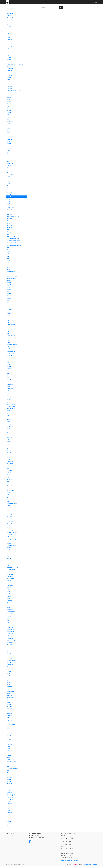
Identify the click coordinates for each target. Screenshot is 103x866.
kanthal (9, 472)
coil (8, 256)
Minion (8, 563)
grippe (8, 410)
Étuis (8, 362)
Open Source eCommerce (90, 864)
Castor (9, 183)
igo (8, 446)
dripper (9, 296)
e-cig (8, 302)
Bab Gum (9, 97)
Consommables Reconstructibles (16, 265)
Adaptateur (10, 68)
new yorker (10, 585)
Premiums (9, 667)
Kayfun (9, 477)
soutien (9, 739)
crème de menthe (12, 276)
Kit (7, 483)
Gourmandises (11, 408)
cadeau (9, 157)
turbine (9, 779)
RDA (8, 680)
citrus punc (10, 225)
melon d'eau (10, 541)
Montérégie (10, 574)
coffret (9, 254)
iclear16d (9, 437)
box (8, 146)
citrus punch (10, 227)
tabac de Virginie (11, 761)
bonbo (8, 141)
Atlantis (9, 84)
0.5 (8, 22)
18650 (8, 37)
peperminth (10, 627)
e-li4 (8, 304)
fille (8, 377)
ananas (9, 77)
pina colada (10, 642)
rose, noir (9, 713)
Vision (8, 810)
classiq (9, 229)
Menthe (9, 543)
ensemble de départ (12, 344)
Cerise (8, 190)
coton (8, 269)
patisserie (9, 614)
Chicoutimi (9, 203)
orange (9, 596)
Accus (8, 66)
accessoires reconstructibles (15, 64)
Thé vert (9, 773)
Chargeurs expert (12, 201)
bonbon (9, 143)
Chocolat (9, 205)
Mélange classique (12, 539)
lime (8, 501)
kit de (8, 488)
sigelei (8, 728)
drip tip (9, 293)
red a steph (10, 686)
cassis (8, 181)
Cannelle (9, 165)
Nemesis (9, 583)
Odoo (76, 864)
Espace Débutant (11, 351)
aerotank (9, 73)
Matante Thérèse (12, 532)
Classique (9, 232)
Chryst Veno (10, 207)
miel (8, 554)
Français (75, 860)
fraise (8, 382)
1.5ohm (9, 26)
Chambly (9, 196)
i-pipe (8, 428)
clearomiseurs (11, 236)
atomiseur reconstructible (14, 90)
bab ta (8, 99)
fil (7, 375)
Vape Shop (10, 799)
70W (8, 55)
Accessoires (10, 62)
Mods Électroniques (12, 567)
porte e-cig (10, 664)
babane (9, 101)
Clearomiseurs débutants (14, 245)
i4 (7, 433)
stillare (9, 748)
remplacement (11, 691)
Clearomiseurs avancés (13, 238)
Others (9, 603)
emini (8, 340)
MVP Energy (10, 578)
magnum (9, 514)
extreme (9, 368)
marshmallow (10, 527)
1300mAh (9, 35)
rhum (8, 700)
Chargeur (9, 199)
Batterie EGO (10, 115)
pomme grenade (11, 658)
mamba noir (10, 516)
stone (8, 750)
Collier (8, 260)
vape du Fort (10, 797)
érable (8, 349)
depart (9, 282)
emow (8, 342)
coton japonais (11, 271)
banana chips (10, 108)
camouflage (10, 161)
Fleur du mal (10, 380)
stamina (9, 746)
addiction (9, 70)
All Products (10, 13)
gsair (8, 415)
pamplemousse (11, 611)
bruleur (9, 150)
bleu (8, 126)
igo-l (8, 450)
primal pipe (10, 669)
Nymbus (9, 594)
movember (10, 576)
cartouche (9, 176)
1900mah (9, 39)
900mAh (9, 59)
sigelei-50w (10, 731)
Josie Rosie (10, 463)
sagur (8, 722)
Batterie (9, 15)
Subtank (9, 755)
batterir (9, 117)
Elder (8, 327)
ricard (8, 702)
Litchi (8, 505)
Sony (8, 737)
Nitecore (9, 587)
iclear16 (9, 435)
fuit (8, 395)
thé (8, 770)
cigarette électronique (13, 216)
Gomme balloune (11, 404)
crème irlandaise (11, 278)
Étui (8, 360)
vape (8, 790)
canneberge (10, 163)
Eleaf (8, 329)
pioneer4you (10, 647)
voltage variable (11, 815)
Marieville (9, 523)
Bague (8, 106)
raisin (8, 678)
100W (8, 33)
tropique (9, 777)
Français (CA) (68, 860)
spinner (9, 742)
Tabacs (9, 764)
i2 (7, 430)
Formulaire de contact (12, 836)
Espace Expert (11, 355)
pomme (9, 656)
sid (7, 726)
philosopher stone (12, 640)
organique (9, 600)
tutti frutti (9, 781)
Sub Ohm (9, 753)
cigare (8, 212)
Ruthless (9, 715)
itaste (8, 459)
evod (8, 364)
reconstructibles (11, 684)
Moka (8, 572)
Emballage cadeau (12, 335)
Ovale (8, 607)
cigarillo (9, 221)
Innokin (9, 452)
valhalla (9, 786)
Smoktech (9, 735)
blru (8, 130)
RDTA (8, 682)
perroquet (10, 633)
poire (8, 651)
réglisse (9, 689)
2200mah (9, 46)
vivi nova (9, 812)
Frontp (9, 386)
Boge (8, 132)
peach (8, 618)
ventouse (9, 803)
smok (8, 733)
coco (8, 249)
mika (8, 556)
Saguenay (9, 720)
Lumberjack (10, 508)
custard (9, 280)
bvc (8, 154)
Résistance (10, 695)
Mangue (9, 519)
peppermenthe (11, 629)
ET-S (8, 357)
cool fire (9, 267)
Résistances (10, 697)
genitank (9, 402)
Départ (9, 285)
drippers (9, 298)
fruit (8, 391)
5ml (8, 51)
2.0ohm (9, 42)
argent (9, 79)
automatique (10, 93)
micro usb (9, 552)
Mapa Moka (10, 521)
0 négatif (9, 20)
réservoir (9, 693)
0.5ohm (9, 24)
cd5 (8, 185)
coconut (9, 251)
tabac (8, 757)
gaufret (9, 399)
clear (8, 234)
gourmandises (11, 406)
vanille (8, 788)
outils (8, 605)
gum (8, 417)
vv (7, 817)
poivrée (9, 653)
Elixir (8, 331)
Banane (9, 110)
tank (8, 766)
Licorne (9, 494)
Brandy (9, 148)
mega (8, 536)
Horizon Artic (10, 426)
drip (8, 291)
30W (8, 48)
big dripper (10, 121)
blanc (8, 123)
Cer (8, 187)
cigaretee (9, 214)
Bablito (9, 104)
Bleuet (8, 128)
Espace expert (11, 353)
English (62, 860)
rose (8, 711)
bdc (8, 119)
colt (8, 263)
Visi (8, 808)
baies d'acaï (10, 17)
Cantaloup (9, 168)
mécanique (10, 534)
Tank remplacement (12, 768)
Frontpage (10, 388)
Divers (8, 287)
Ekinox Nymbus (11, 324)
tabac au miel (10, 759)
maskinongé (10, 530)
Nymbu (9, 591)
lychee (8, 510)
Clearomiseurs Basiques (13, 243)
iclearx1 (9, 444)
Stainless (9, 744)
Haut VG (9, 419)
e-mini (8, 313)
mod (8, 565)
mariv (8, 525)
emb (8, 333)
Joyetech (9, 466)
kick (8, 481)
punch (8, 673)
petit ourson (10, 636)
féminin (9, 373)
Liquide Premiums (12, 503)
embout (9, 338)
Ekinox (8, 322)
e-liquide (9, 309)
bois (8, 135)
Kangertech (10, 470)
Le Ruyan (9, 492)
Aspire (8, 82)
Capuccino (9, 170)
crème (8, 274)
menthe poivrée (11, 545)
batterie (9, 112)
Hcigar (8, 421)
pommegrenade (11, 660)
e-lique (9, 307)
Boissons (9, 139)
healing (9, 424)
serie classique (11, 724)
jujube (8, 468)
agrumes (9, 75)
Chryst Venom (11, 210)
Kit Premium (10, 490)
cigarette (9, 218)
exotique (9, 366)
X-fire (8, 823)
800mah (9, 57)
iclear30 (9, 441)
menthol (9, 547)
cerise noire (10, 192)
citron (8, 223)
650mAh (9, 53)
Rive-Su (9, 704)
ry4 (8, 717)
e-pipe (8, 315)
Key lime (9, 479)
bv (7, 152)
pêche (8, 625)
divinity (9, 289)
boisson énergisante (12, 137)
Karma (8, 475)
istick (8, 457)
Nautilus (9, 580)
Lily (8, 499)
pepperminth (10, 631)
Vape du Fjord (11, 795)
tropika (9, 775)
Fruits (8, 393)
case (8, 179)
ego (8, 320)
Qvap (8, 675)
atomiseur (9, 86)
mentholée (10, 550)
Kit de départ (10, 486)
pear (8, 622)
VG (7, 806)
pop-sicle (9, 662)
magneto (9, 512)
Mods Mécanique (11, 569)
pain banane (10, 609)
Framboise (10, 384)
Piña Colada (10, 644)
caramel (9, 172)
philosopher (10, 638)
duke (8, 300)
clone (8, 247)
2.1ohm (9, 44)
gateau (9, 397)
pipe (8, 649)
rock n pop (10, 708)
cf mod (9, 194)
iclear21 (9, 439)
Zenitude (9, 826)
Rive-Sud (9, 706)
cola (8, 258)
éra (8, 346)
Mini (8, 561)
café (8, 159)
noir (8, 589)
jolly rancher (10, 461)
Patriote (9, 616)
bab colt (9, 95)
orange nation (10, 598)
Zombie (9, 828)
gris (8, 413)
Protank (9, 671)
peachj (8, 620)
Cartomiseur (10, 174)
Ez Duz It (9, 371)
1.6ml (8, 28)
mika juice (9, 558)
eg (7, 318)
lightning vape (10, 497)
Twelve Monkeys (11, 784)
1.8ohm (9, 31)
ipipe (8, 455)
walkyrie (9, 821)
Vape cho (9, 792)
